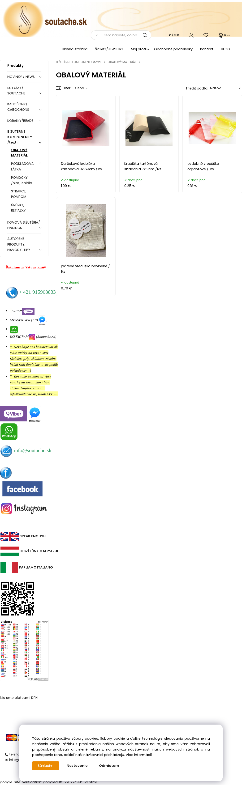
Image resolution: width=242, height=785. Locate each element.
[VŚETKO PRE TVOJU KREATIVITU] (121, 19)
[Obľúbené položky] (206, 35)
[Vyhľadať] (96, 35)
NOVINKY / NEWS (21, 76)
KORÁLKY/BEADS (20, 120)
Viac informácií (139, 754)
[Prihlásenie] (191, 35)
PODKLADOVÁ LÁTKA (22, 166)
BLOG (225, 49)
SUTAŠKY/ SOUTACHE (16, 90)
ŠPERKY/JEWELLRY (109, 49)
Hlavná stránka (74, 49)
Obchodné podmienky (173, 49)
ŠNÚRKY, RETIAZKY (18, 208)
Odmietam (109, 765)
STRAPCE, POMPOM (18, 194)
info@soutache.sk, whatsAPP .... (34, 393)
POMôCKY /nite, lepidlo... (22, 180)
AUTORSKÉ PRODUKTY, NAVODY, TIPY (18, 244)
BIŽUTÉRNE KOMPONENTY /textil (19, 137)
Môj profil (139, 49)
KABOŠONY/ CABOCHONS (18, 107)
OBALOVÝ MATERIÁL (19, 153)
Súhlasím (45, 765)
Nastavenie (77, 765)
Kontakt (206, 49)
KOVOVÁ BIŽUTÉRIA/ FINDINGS (23, 225)
